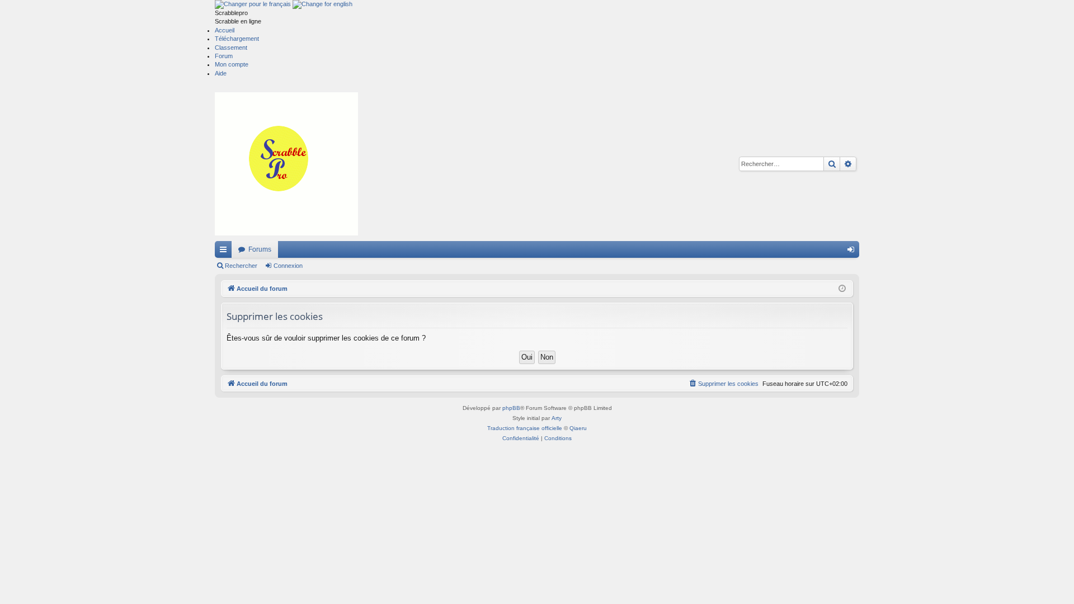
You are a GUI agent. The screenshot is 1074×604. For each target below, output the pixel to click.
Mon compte (231, 64)
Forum (224, 56)
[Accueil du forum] (286, 164)
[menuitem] (723, 384)
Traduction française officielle (524, 428)
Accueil (224, 30)
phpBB (511, 408)
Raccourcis (225, 252)
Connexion (288, 265)
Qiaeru (578, 428)
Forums (259, 249)
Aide (221, 73)
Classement (231, 47)
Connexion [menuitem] (853, 252)
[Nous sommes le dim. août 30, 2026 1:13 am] (842, 288)
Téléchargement (237, 38)
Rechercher (241, 265)
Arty (557, 418)
